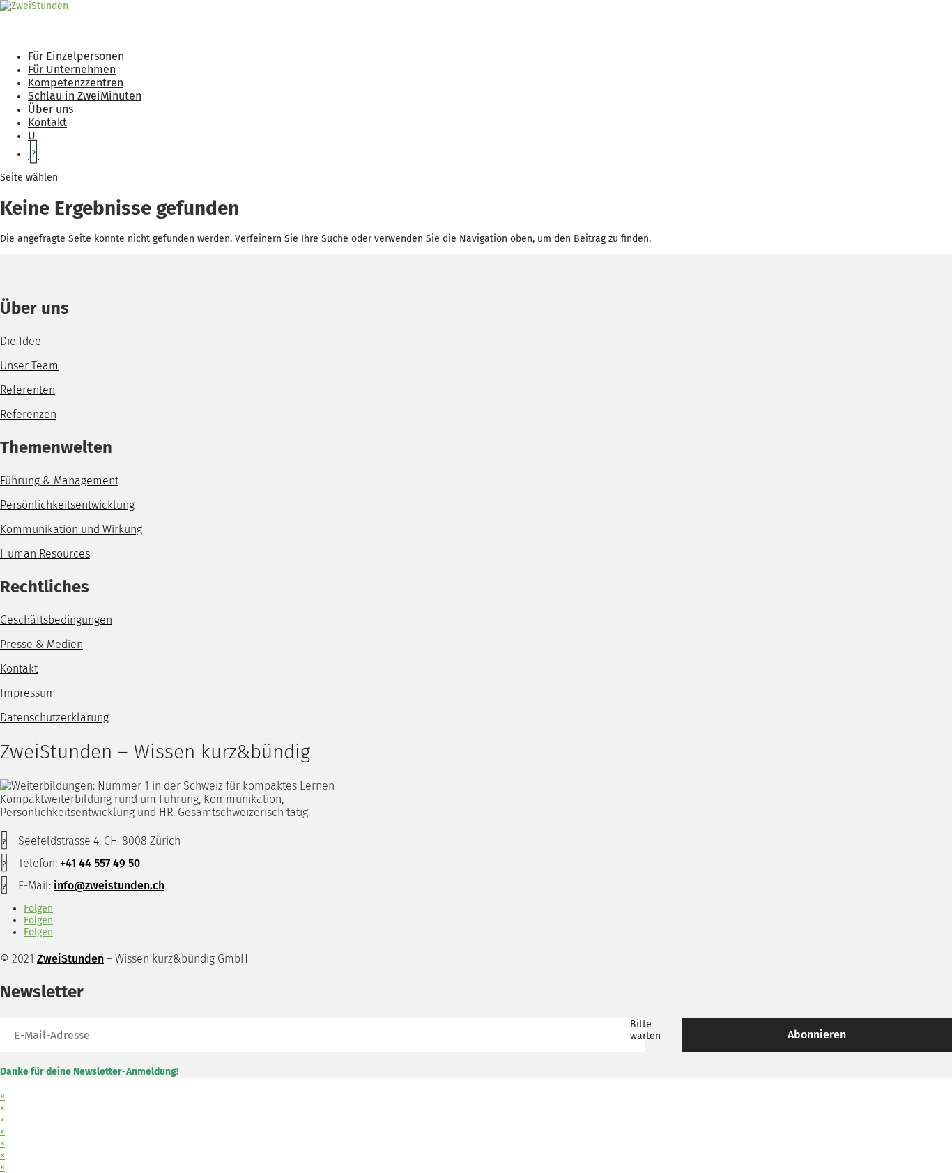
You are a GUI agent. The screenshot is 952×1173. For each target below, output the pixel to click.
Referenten (27, 390)
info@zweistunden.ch (109, 885)
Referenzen (28, 414)
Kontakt (19, 668)
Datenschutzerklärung (54, 717)
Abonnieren (817, 1034)
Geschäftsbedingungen (56, 620)
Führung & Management (59, 480)
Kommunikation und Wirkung (71, 529)
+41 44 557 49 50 (100, 863)
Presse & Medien (41, 644)
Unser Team (29, 365)
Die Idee (20, 341)
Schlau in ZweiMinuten (84, 95)
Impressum (28, 693)
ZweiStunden (70, 958)
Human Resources (45, 553)
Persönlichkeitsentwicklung (67, 505)
